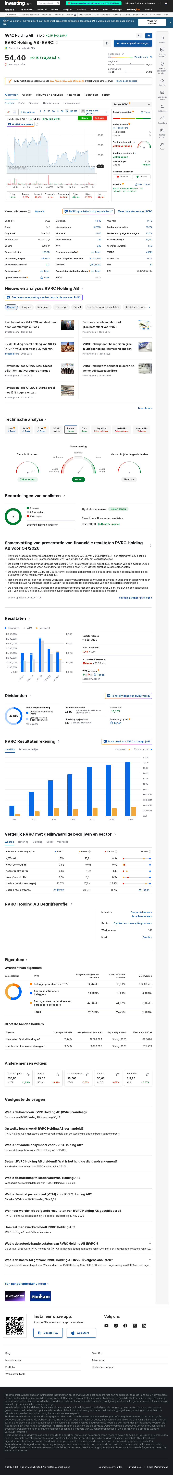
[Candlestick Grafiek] (8, 112)
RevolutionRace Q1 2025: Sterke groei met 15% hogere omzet (30, 390)
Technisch (91, 94)
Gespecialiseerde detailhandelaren (141, 914)
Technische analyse (24, 419)
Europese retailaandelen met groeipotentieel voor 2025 (101, 324)
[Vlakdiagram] (14, 112)
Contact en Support (103, 1367)
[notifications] (160, 3)
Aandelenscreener (30, 15)
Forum (106, 94)
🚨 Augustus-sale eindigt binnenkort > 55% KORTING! (93, 3)
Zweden (147, 937)
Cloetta (100, 1073)
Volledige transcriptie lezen (135, 597)
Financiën (73, 94)
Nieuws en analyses (49, 94)
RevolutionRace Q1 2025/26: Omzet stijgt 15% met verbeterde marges (28, 368)
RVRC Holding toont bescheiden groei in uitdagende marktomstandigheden (107, 346)
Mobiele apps (13, 1360)
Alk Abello (132, 1073)
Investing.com (12, 353)
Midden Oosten (140, 15)
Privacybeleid (135, 1467)
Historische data (51, 103)
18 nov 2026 (95, 258)
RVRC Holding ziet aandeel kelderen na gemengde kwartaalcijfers (108, 368)
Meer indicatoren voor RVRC (135, 211)
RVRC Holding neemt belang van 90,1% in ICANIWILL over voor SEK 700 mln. (31, 346)
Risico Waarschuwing (157, 1467)
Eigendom (34, 103)
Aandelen (11, 15)
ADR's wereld (85, 15)
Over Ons (97, 1353)
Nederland (47, 15)
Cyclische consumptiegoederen (133, 923)
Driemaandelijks (28, 749)
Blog (7, 1353)
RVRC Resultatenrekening (30, 741)
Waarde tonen (141, 57)
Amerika (117, 15)
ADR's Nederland (102, 15)
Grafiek (27, 94)
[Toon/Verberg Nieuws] (83, 111)
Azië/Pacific (155, 15)
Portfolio (10, 1367)
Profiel (21, 103)
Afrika (166, 15)
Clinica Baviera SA (76, 1073)
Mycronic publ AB (16, 1073)
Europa (127, 15)
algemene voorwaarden (110, 1467)
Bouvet (41, 1073)
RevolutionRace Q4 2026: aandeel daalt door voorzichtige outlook (31, 324)
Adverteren (98, 1360)
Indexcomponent (72, 103)
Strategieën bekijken (126, 81)
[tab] (11, 429)
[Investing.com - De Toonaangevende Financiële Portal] (18, 3)
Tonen (60, 889)
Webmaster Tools (15, 1374)
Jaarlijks (10, 749)
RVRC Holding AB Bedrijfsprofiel (36, 904)
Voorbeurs (59, 15)
